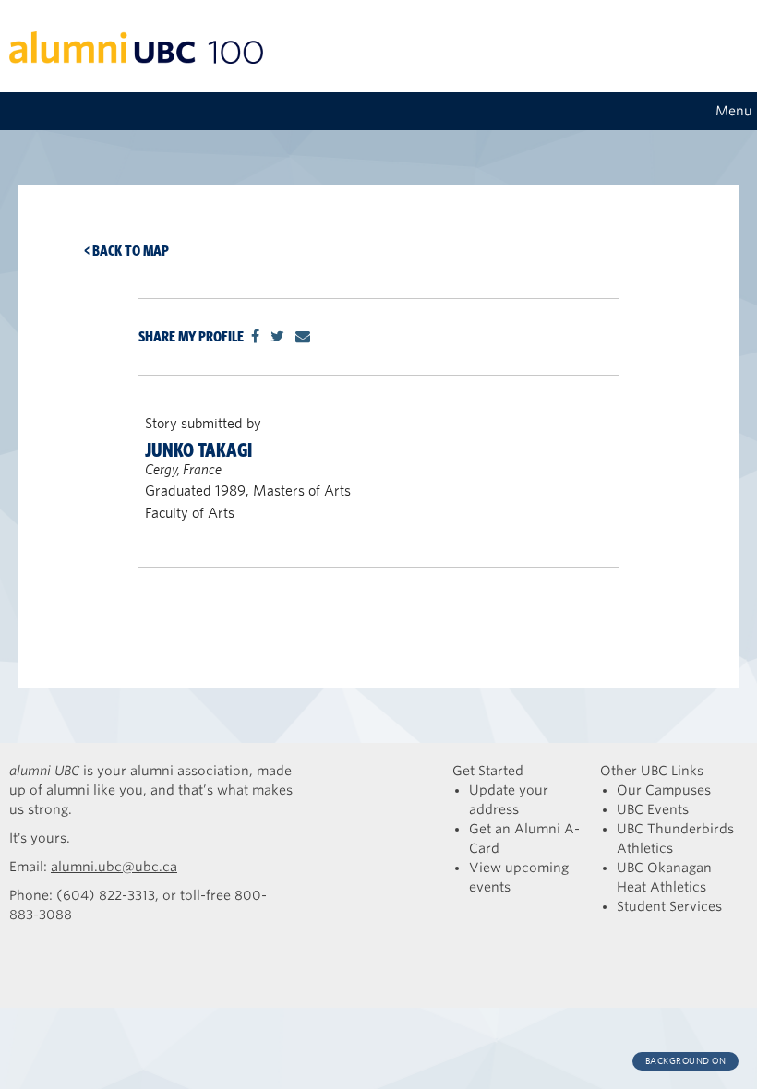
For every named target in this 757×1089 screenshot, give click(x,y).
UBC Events (653, 809)
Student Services (669, 906)
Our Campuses (664, 790)
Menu (733, 110)
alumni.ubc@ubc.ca (114, 866)
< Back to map (126, 250)
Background (686, 1061)
